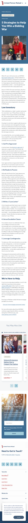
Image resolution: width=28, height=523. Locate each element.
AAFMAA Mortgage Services (7, 15)
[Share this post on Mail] (3, 69)
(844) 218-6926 (6, 287)
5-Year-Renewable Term (7, 485)
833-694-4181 (10, 454)
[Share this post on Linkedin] (16, 69)
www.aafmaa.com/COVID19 (9, 314)
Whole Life (5, 493)
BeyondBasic (5, 475)
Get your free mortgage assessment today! (14, 304)
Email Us (18, 454)
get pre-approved (17, 147)
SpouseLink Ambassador (8, 77)
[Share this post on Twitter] (12, 69)
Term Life (4, 472)
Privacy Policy (8, 513)
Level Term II (4, 481)
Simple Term (4, 488)
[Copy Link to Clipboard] (21, 69)
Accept (18, 517)
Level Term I (4, 478)
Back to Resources (7, 11)
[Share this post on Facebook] (8, 69)
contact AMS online (6, 286)
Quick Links (5, 498)
